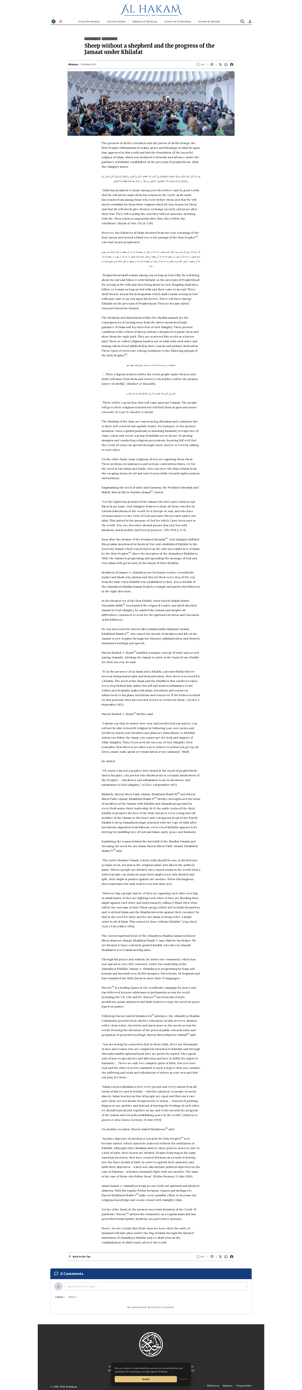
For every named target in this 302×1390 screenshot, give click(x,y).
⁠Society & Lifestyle (209, 21)
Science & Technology (177, 21)
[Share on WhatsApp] (226, 64)
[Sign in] (250, 21)
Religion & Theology (145, 21)
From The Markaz (89, 21)
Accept (145, 1379)
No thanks (183, 1379)
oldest (71, 1297)
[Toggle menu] (54, 21)
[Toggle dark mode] (61, 21)
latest (59, 1297)
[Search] (242, 21)
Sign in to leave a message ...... (82, 1286)
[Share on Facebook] (231, 64)
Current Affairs (116, 21)
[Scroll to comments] (212, 64)
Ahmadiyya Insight (109, 39)
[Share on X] (220, 64)
